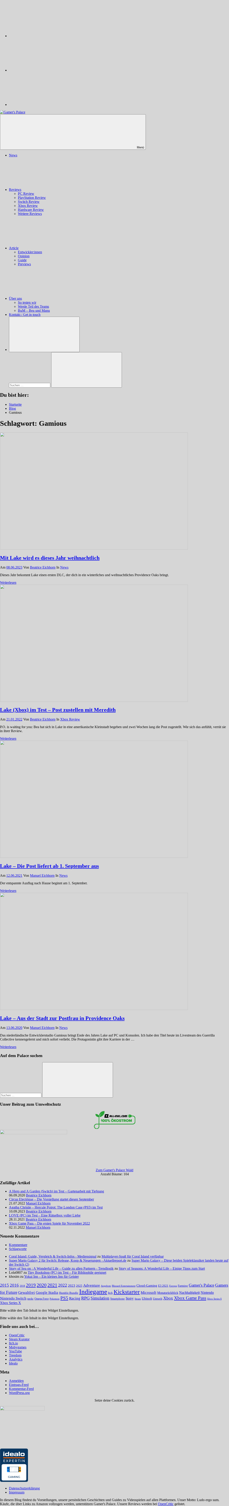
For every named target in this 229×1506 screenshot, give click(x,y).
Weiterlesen (8, 582)
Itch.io (13, 1343)
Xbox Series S (214, 1298)
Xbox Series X (10, 1303)
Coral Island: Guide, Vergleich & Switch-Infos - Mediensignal (52, 1256)
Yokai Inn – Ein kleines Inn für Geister (51, 1276)
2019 (31, 1285)
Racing (74, 1298)
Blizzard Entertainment (124, 1285)
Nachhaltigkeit (189, 1293)
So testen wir (27, 302)
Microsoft (148, 1292)
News (13, 155)
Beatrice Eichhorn (42, 567)
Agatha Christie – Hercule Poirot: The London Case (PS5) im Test (56, 1207)
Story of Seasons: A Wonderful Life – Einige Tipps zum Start (162, 1268)
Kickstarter (127, 1292)
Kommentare (18, 1245)
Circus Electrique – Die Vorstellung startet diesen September (51, 1199)
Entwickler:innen (30, 252)
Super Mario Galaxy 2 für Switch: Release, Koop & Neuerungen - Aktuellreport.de (67, 1260)
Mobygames (17, 1347)
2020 (42, 1285)
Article (14, 248)
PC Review (26, 193)
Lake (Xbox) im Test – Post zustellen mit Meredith (58, 710)
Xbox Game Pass (190, 1298)
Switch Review (29, 202)
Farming (183, 1285)
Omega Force (41, 1298)
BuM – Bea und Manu (34, 310)
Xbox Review (28, 206)
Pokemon (54, 1298)
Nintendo (207, 1293)
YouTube (15, 1351)
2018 (22, 1285)
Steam (138, 1298)
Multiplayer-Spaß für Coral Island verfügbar (133, 1256)
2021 (52, 1285)
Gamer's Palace (201, 1285)
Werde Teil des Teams (33, 306)
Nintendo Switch (13, 1298)
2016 (14, 1285)
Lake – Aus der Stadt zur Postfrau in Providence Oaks (62, 1018)
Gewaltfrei (26, 1292)
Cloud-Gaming (146, 1285)
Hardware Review (31, 210)
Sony (130, 1298)
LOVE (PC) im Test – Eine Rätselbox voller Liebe (45, 1215)
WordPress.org (19, 1393)
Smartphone (117, 1298)
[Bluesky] (42, 36)
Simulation (100, 1298)
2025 (79, 1285)
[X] (42, 70)
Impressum (16, 1492)
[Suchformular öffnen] (44, 334)
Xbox (168, 1298)
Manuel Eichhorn (42, 875)
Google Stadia (47, 1292)
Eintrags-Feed (19, 1385)
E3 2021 (163, 1285)
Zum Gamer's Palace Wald (114, 1170)
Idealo (13, 1363)
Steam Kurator (19, 1339)
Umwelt (157, 1298)
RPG (85, 1298)
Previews (24, 264)
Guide (22, 260)
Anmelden (16, 1381)
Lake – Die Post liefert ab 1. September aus (49, 866)
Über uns (15, 298)
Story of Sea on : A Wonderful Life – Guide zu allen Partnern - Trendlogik (61, 1268)
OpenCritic (17, 1335)
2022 (62, 1285)
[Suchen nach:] (30, 385)
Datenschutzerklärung (24, 1488)
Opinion (24, 256)
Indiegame (93, 1291)
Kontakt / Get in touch (24, 314)
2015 (4, 1285)
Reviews (15, 189)
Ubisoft (147, 1298)
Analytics (15, 1359)
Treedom (15, 1355)
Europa (173, 1286)
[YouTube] (42, 104)
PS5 (64, 1298)
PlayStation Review (32, 197)
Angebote (106, 1285)
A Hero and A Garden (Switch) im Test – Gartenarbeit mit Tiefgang (56, 1191)
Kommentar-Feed (21, 1389)
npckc (30, 1298)
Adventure (91, 1285)
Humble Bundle (68, 1292)
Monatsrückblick (167, 1292)
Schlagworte (18, 1249)
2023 (71, 1285)
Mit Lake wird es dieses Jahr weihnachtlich (50, 558)
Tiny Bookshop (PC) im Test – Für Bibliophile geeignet (67, 1272)
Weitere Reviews (30, 214)
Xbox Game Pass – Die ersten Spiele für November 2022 (49, 1223)
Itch (110, 1292)
